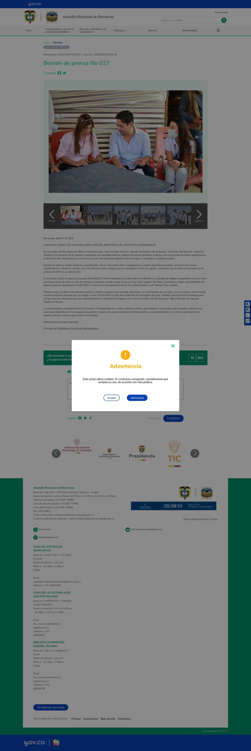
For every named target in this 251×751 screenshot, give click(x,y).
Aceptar (111, 397)
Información (137, 397)
